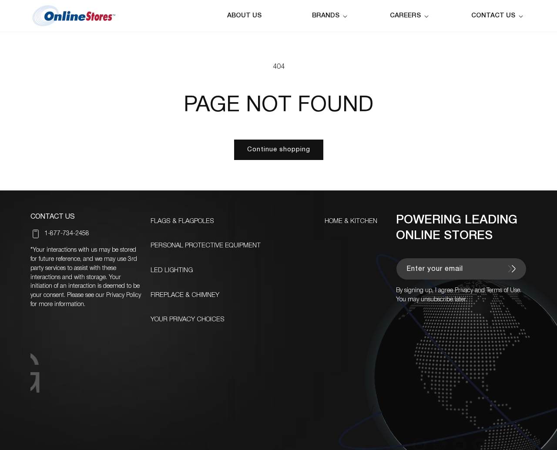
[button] (331, 15)
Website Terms (319, 444)
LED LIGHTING (172, 270)
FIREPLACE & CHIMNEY (185, 295)
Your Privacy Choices (188, 320)
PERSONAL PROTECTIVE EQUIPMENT (206, 246)
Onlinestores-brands (101, 444)
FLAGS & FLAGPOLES (182, 221)
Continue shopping (278, 150)
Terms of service (270, 444)
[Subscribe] (511, 268)
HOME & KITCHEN (351, 221)
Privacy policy (223, 444)
